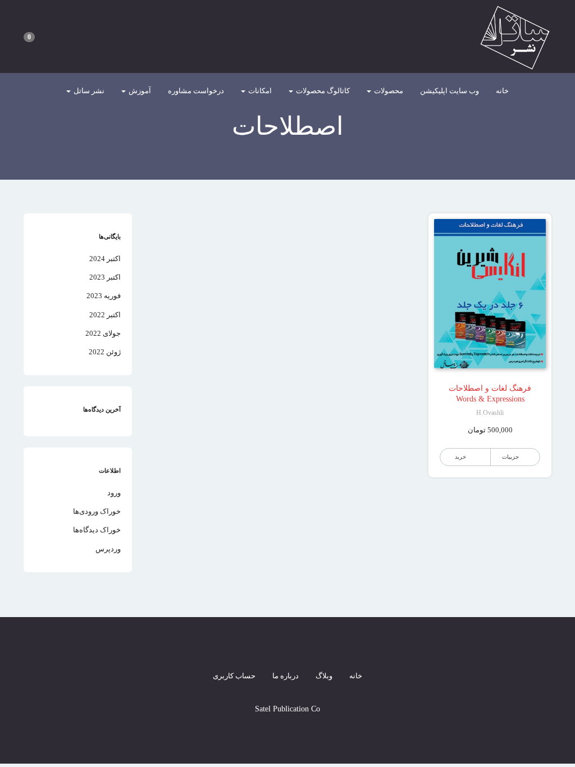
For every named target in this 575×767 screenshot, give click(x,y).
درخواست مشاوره (196, 90)
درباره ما (285, 676)
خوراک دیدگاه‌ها (97, 530)
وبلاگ (324, 676)
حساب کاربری (234, 676)
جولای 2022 (103, 333)
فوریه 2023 (103, 295)
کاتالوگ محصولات (322, 90)
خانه (502, 90)
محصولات (387, 90)
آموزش (139, 90)
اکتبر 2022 (105, 315)
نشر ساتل (88, 90)
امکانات (259, 90)
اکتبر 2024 (105, 258)
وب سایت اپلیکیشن (449, 90)
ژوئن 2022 (105, 352)
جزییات (510, 457)
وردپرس (108, 549)
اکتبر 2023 (105, 277)
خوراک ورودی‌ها (97, 511)
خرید (460, 457)
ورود (114, 492)
